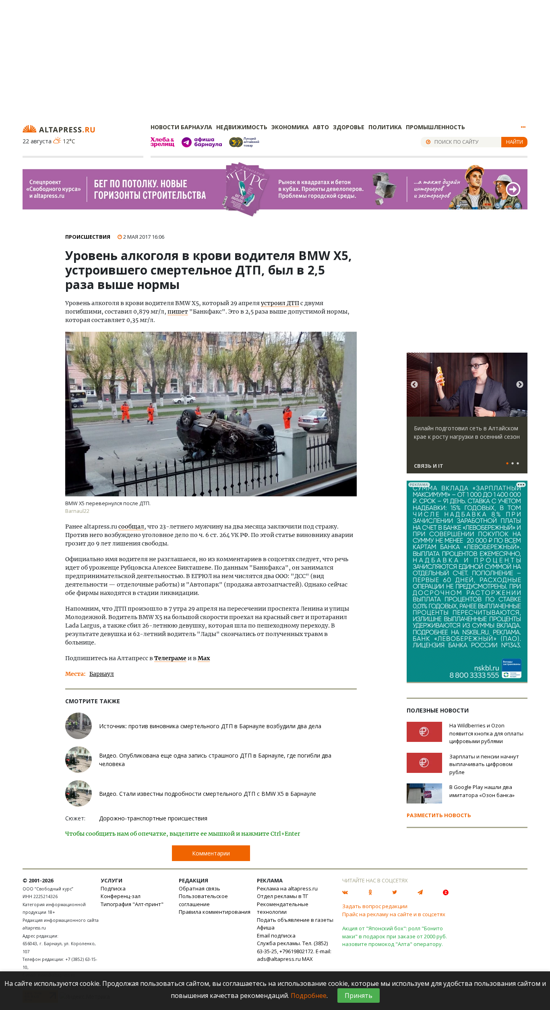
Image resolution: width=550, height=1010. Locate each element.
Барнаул (101, 673)
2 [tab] (513, 464)
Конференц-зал (121, 896)
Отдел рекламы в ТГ (282, 896)
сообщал (131, 526)
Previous (414, 385)
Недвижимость (241, 127)
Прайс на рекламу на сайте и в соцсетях (393, 914)
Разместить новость (439, 815)
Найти (514, 141)
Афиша (266, 927)
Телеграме (170, 658)
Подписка (113, 888)
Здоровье (348, 127)
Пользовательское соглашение (203, 900)
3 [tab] (518, 464)
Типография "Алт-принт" (132, 904)
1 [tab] (507, 464)
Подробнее (309, 995)
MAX (307, 958)
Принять (358, 995)
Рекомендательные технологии (282, 908)
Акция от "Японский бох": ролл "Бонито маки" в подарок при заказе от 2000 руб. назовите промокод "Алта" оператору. (394, 936)
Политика (385, 127)
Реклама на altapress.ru (287, 888)
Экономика (290, 127)
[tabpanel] (467, 417)
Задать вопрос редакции (374, 906)
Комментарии (211, 853)
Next (520, 385)
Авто (321, 127)
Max (204, 658)
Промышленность (435, 127)
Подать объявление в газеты (295, 919)
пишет (177, 311)
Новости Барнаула (181, 127)
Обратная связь (199, 888)
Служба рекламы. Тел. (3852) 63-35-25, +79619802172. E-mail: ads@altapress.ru (294, 951)
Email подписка (276, 935)
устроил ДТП (280, 303)
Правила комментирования (214, 911)
